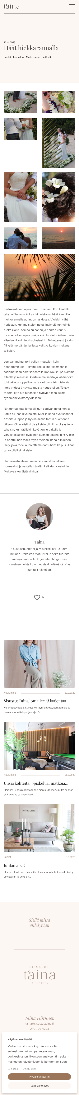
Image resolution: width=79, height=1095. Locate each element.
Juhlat (7, 57)
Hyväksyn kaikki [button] (39, 1077)
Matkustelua (33, 57)
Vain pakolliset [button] (39, 1086)
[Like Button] (37, 597)
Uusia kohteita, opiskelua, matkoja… (36, 783)
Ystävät (47, 57)
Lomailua (18, 57)
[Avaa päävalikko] (72, 6)
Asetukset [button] (29, 1069)
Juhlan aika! (14, 865)
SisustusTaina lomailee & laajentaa (35, 701)
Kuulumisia (10, 693)
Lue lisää (13, 1069)
